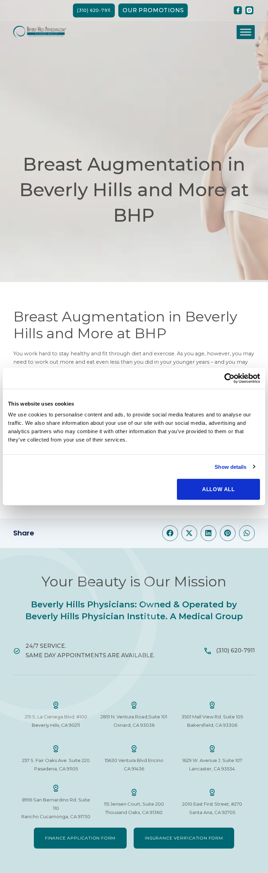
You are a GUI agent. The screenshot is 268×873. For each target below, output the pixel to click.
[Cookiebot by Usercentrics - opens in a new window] (229, 378)
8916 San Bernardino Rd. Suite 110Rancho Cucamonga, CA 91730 (55, 808)
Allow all (218, 489)
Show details (230, 466)
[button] (170, 533)
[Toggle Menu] (245, 32)
